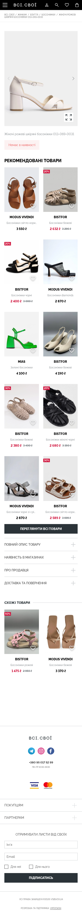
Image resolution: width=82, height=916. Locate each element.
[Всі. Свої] (26, 5)
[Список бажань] (67, 5)
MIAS (21, 361)
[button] (73, 78)
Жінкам (22, 15)
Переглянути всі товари (41, 529)
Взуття (34, 15)
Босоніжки (48, 15)
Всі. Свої (9, 15)
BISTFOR (60, 217)
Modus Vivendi (22, 217)
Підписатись (41, 878)
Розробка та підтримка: (41, 908)
